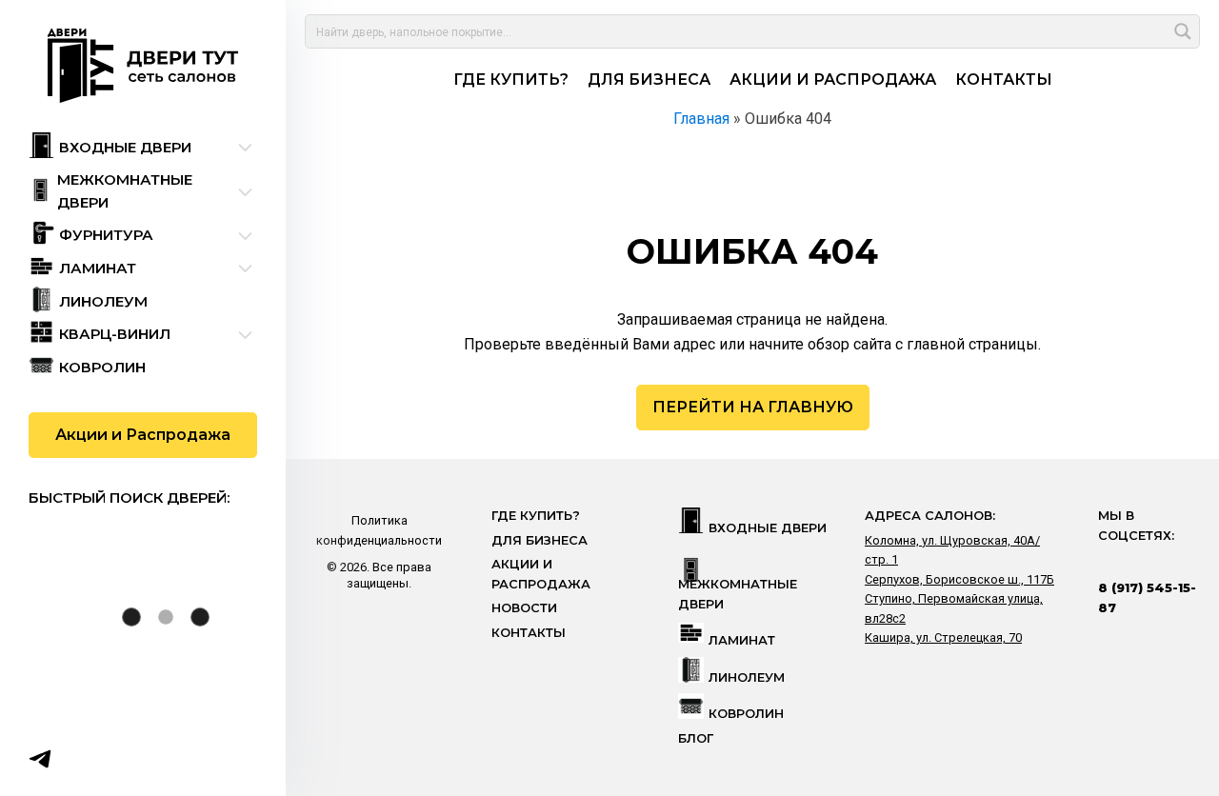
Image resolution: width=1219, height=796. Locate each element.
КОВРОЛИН (746, 713)
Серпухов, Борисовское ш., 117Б (959, 579)
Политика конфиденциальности (379, 530)
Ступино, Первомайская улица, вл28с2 (954, 608)
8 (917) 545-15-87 (1147, 597)
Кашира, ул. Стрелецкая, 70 (943, 637)
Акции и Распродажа (142, 435)
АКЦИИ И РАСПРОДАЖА (832, 79)
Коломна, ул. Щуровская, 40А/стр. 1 (952, 550)
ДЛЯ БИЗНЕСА (649, 79)
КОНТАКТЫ (1003, 79)
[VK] (77, 758)
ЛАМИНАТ (742, 640)
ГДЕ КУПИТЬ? (511, 79)
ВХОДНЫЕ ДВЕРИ (768, 528)
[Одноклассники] (114, 758)
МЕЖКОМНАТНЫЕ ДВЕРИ (737, 593)
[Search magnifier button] (1183, 31)
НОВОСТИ (524, 608)
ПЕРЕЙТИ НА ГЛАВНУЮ (752, 407)
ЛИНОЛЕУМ (747, 677)
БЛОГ (695, 738)
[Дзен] (151, 758)
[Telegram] (40, 758)
